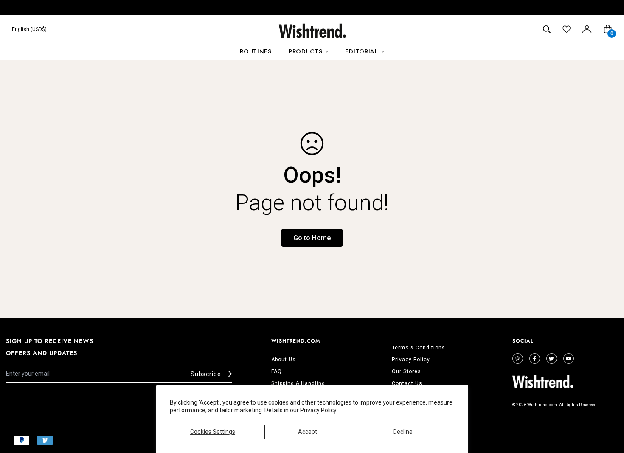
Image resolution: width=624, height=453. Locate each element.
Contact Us (407, 383)
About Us (283, 360)
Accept (307, 431)
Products (306, 51)
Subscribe (206, 374)
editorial (361, 51)
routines (256, 51)
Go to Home (312, 238)
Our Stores (406, 371)
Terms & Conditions (418, 348)
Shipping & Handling (298, 383)
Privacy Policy (318, 410)
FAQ (276, 371)
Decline (403, 431)
